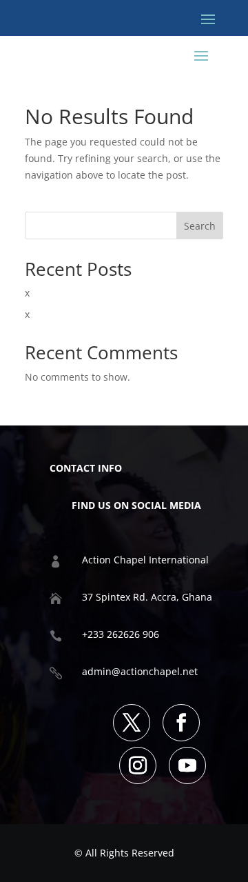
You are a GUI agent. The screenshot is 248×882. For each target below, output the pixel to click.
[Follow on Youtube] (187, 765)
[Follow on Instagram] (137, 765)
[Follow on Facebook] (181, 722)
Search (200, 225)
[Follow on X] (131, 722)
